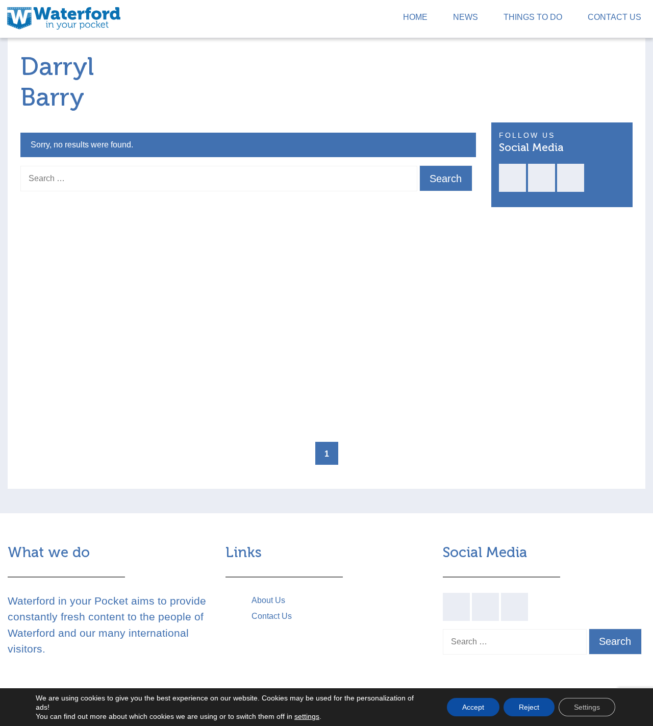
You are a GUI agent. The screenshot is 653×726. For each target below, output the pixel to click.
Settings (587, 707)
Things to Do (533, 17)
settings (306, 716)
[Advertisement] (562, 323)
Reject (529, 707)
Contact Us (614, 17)
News (465, 17)
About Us (268, 600)
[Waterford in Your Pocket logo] (64, 17)
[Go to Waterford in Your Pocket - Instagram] (570, 178)
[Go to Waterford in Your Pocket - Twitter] (541, 178)
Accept (473, 707)
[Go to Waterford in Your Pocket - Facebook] (512, 178)
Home (415, 17)
